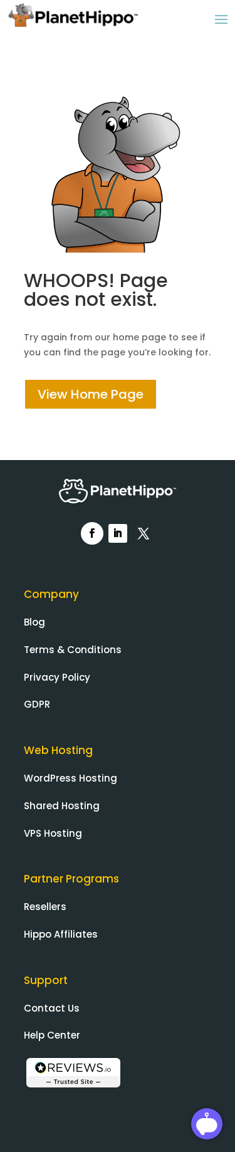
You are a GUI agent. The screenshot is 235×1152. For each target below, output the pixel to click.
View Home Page (91, 394)
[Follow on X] (143, 533)
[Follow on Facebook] (92, 533)
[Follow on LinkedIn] (117, 533)
